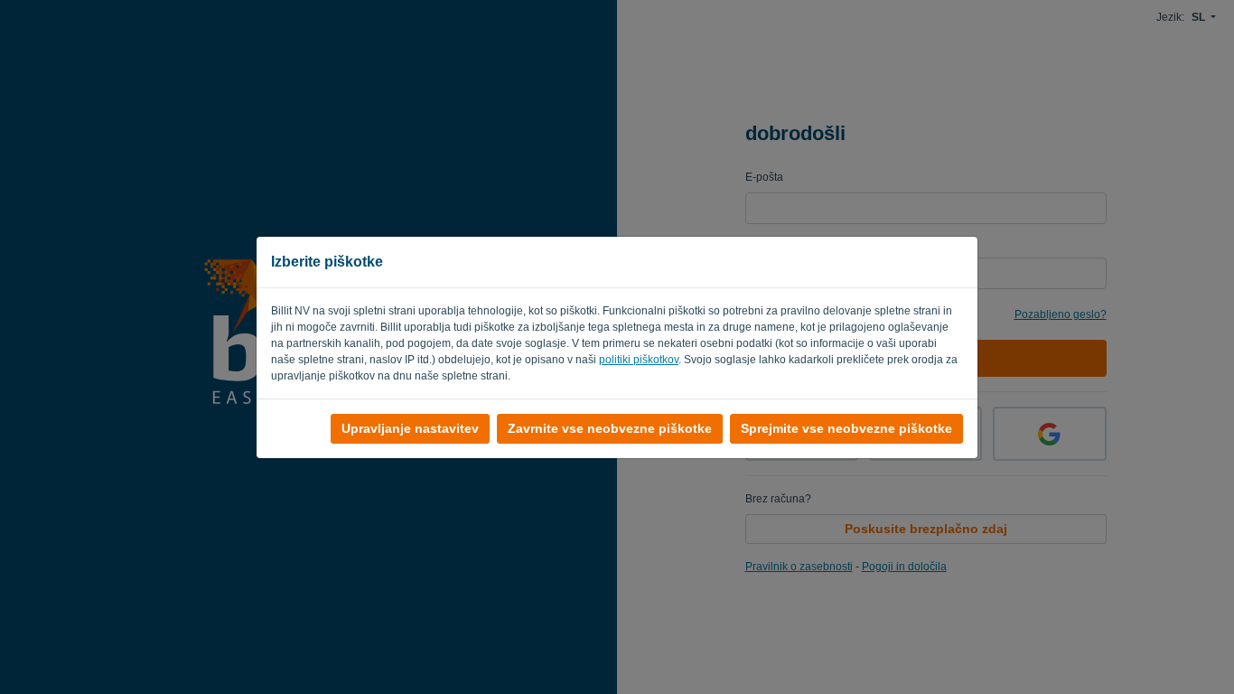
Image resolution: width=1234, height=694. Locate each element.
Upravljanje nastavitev (410, 428)
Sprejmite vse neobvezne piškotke (846, 428)
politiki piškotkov (638, 359)
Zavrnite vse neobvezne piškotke (610, 428)
